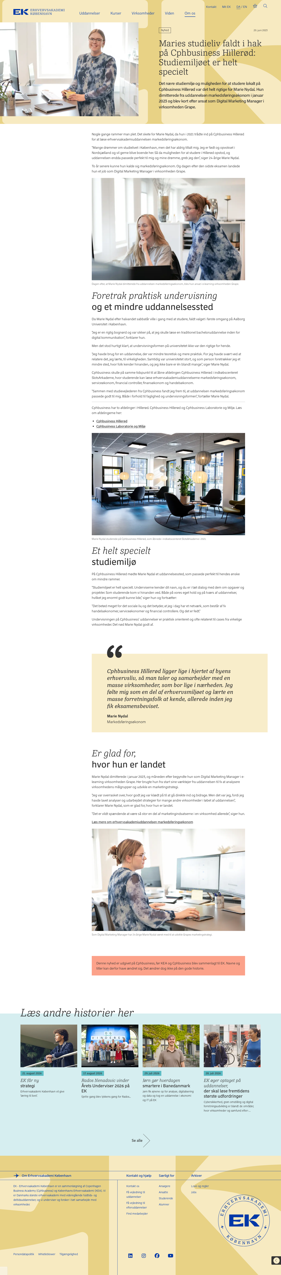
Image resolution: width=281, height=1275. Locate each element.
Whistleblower (46, 1254)
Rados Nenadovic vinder (105, 1085)
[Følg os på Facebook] (157, 1256)
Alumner (164, 1204)
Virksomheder (143, 13)
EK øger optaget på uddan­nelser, (226, 1088)
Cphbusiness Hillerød (111, 421)
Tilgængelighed (68, 1254)
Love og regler (200, 1186)
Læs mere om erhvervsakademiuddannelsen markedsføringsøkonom (142, 822)
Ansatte (163, 1192)
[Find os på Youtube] (170, 1256)
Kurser (115, 13)
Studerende (166, 1198)
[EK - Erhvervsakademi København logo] (42, 11)
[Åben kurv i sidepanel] (255, 6)
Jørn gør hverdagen (166, 1083)
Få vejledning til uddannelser (135, 1194)
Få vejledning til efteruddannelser (136, 1205)
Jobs (193, 1192)
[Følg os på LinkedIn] (130, 1256)
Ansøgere (164, 1186)
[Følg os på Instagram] (144, 1256)
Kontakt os (132, 1186)
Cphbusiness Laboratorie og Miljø (120, 426)
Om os (190, 13)
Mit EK (226, 7)
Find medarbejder (137, 1213)
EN (245, 7)
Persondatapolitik (23, 1254)
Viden (169, 13)
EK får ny (29, 1083)
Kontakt (211, 7)
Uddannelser (89, 13)
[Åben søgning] (265, 6)
